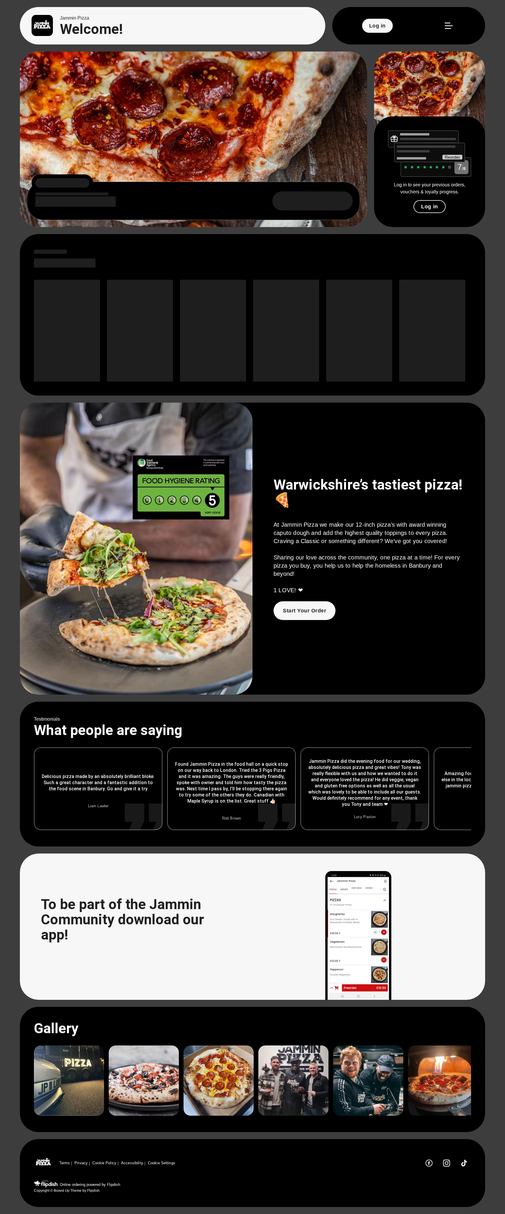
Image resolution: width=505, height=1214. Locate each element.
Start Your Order (304, 611)
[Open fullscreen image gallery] (69, 1080)
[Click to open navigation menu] (448, 26)
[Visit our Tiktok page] (464, 1163)
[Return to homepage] (43, 1163)
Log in (429, 207)
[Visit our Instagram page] (447, 1163)
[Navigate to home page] (42, 26)
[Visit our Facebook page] (429, 1163)
